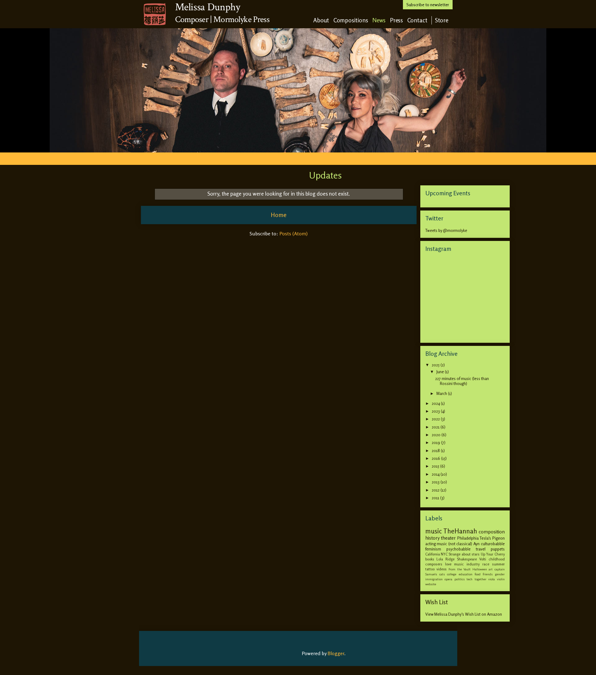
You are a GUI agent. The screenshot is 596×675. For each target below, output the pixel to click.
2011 (436, 497)
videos (441, 569)
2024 (436, 403)
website (430, 584)
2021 (436, 426)
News (379, 20)
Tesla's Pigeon (492, 538)
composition (492, 532)
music (433, 531)
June (440, 371)
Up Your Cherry (493, 554)
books (429, 559)
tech (469, 579)
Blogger (335, 653)
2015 (436, 466)
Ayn (476, 543)
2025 (436, 364)
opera (448, 579)
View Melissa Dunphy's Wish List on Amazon (463, 614)
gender (500, 574)
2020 (436, 434)
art (491, 569)
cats (442, 574)
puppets (498, 548)
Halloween (479, 569)
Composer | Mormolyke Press (222, 19)
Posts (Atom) (293, 233)
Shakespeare (467, 559)
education (465, 574)
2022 (436, 418)
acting (430, 543)
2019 (436, 442)
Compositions (350, 20)
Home (279, 215)
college (451, 574)
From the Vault (460, 569)
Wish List (436, 602)
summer (498, 564)
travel (480, 548)
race (485, 564)
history (432, 538)
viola (491, 579)
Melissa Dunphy (207, 7)
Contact (417, 20)
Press (396, 20)
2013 (436, 481)
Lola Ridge (445, 559)
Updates (325, 175)
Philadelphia (468, 538)
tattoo (430, 569)
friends (488, 574)
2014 (436, 474)
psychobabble (458, 548)
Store (442, 20)
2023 (436, 411)
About (321, 20)
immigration (434, 579)
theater (448, 538)
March (442, 393)
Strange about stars (464, 554)
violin (501, 579)
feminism (433, 548)
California (432, 554)
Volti (482, 559)
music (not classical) (454, 543)
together (480, 579)
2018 (436, 450)
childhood (497, 559)
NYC (444, 554)
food (478, 574)
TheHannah (460, 531)
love (448, 564)
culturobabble (493, 543)
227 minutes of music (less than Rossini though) (462, 381)
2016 (436, 458)
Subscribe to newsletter (427, 4)
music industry (467, 564)
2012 (436, 489)
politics (459, 579)
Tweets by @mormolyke (446, 230)
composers (433, 564)
